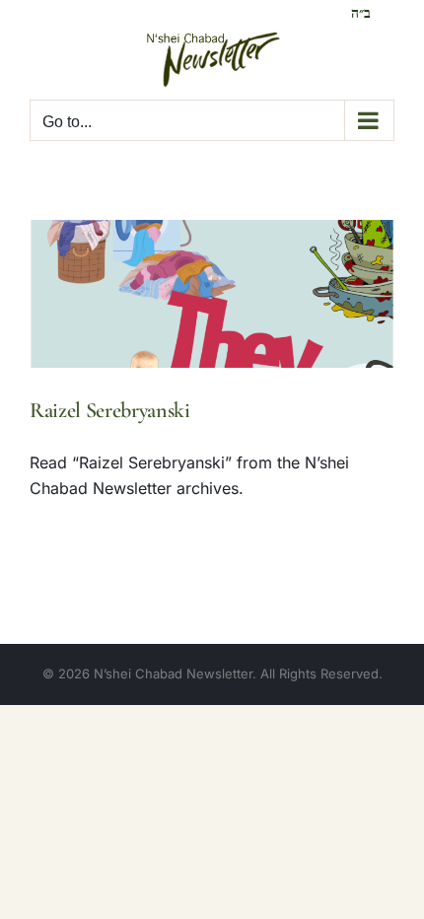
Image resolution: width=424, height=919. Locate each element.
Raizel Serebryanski (110, 410)
